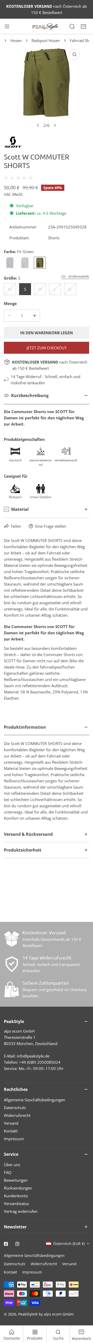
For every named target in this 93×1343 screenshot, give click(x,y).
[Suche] (72, 26)
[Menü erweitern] (7, 26)
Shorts (53, 237)
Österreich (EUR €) (69, 1243)
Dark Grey (25, 263)
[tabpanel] (46, 772)
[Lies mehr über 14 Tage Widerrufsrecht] (11, 964)
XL (70, 289)
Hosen (16, 40)
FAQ (7, 1172)
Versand (11, 1123)
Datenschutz (15, 1107)
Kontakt (11, 1130)
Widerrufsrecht (17, 1115)
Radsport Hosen (46, 40)
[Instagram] (17, 1244)
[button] (83, 26)
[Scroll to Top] (84, 1315)
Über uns (12, 1164)
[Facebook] (6, 1244)
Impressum (14, 1138)
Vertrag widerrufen (20, 1211)
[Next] (55, 125)
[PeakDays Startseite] (45, 26)
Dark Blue (10, 263)
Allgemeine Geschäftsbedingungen (34, 1099)
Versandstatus (16, 1203)
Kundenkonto (16, 1195)
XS (10, 289)
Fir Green (40, 263)
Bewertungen (16, 1180)
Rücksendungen (18, 1188)
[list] (46, 88)
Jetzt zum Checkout (47, 347)
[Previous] (38, 125)
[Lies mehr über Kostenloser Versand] (11, 939)
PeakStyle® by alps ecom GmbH (45, 1314)
